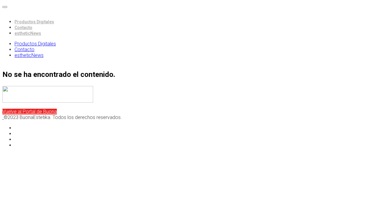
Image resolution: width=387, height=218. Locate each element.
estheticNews (28, 33)
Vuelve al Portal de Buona (29, 111)
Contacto (23, 27)
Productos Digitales (34, 21)
